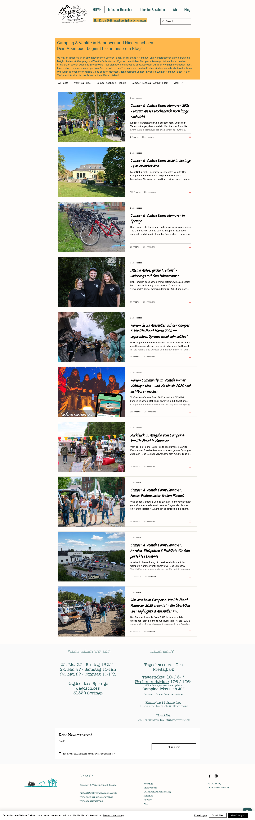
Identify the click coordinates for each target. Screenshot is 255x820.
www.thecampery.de (91, 801)
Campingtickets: (156, 689)
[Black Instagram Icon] (216, 776)
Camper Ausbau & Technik (111, 82)
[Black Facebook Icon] (210, 776)
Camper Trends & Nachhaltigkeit (150, 82)
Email (62, 741)
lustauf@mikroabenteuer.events (98, 793)
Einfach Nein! (218, 815)
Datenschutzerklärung (113, 815)
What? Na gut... (238, 815)
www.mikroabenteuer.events (96, 797)
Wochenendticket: (152, 682)
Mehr (176, 82)
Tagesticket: (153, 677)
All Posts (63, 82)
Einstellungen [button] (200, 815)
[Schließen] (251, 815)
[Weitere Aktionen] (191, 98)
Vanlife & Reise (82, 82)
